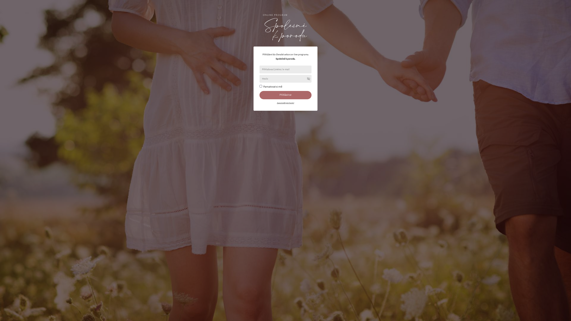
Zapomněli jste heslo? (285, 103)
